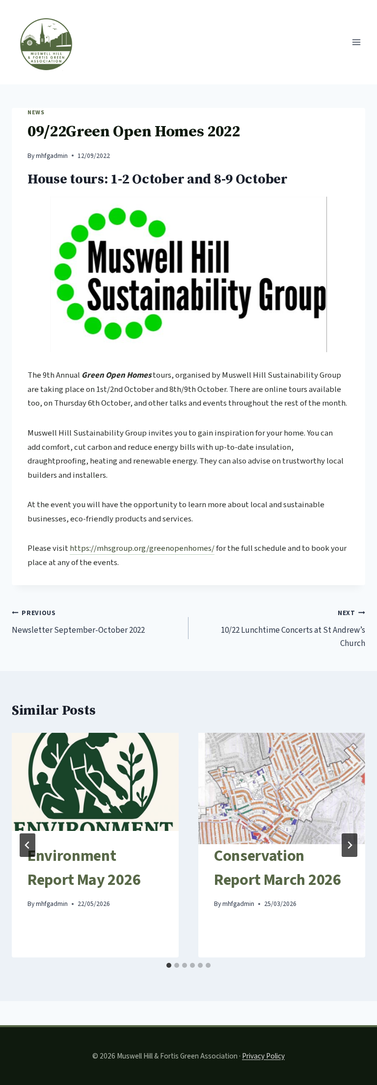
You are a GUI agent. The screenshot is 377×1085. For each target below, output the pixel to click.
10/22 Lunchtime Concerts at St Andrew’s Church (293, 628)
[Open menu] (356, 42)
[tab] (168, 965)
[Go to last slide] (27, 845)
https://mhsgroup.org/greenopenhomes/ (142, 548)
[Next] (349, 845)
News (35, 112)
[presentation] (95, 788)
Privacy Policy (263, 1056)
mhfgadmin (52, 155)
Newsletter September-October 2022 (78, 622)
